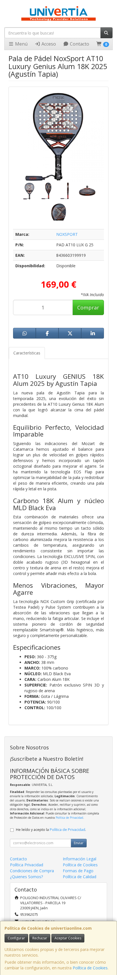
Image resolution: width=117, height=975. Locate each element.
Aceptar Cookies (68, 938)
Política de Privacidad (69, 818)
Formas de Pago (78, 870)
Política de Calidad (79, 876)
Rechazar (39, 938)
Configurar (16, 938)
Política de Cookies (90, 967)
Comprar (88, 307)
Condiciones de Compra (32, 870)
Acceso (48, 44)
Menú (21, 44)
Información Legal (79, 858)
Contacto (79, 44)
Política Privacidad (26, 864)
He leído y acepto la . (51, 829)
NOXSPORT (67, 234)
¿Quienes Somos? (26, 876)
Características (26, 353)
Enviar (78, 843)
